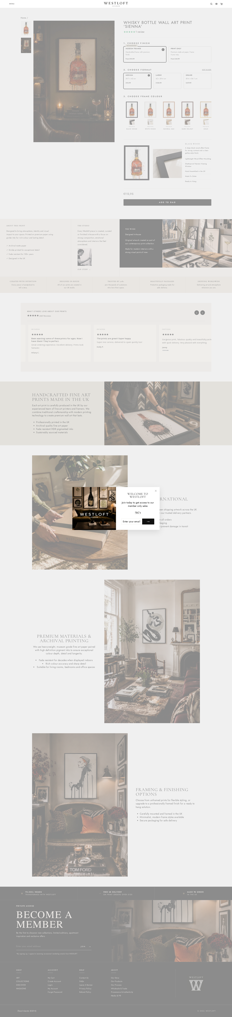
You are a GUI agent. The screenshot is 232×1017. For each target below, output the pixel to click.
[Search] (211, 4)
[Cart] (221, 4)
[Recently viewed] (216, 4)
